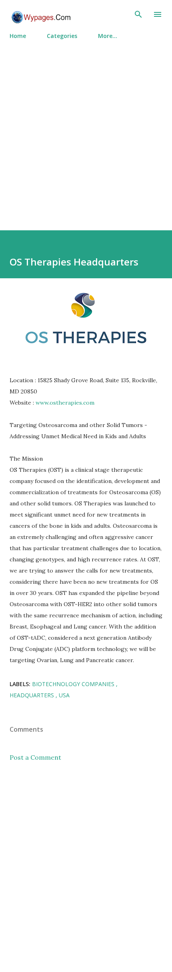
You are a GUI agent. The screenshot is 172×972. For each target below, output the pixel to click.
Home (18, 36)
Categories (62, 36)
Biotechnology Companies (74, 684)
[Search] (138, 14)
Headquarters (33, 695)
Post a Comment (35, 757)
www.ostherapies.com (65, 402)
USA (64, 695)
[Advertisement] (86, 132)
